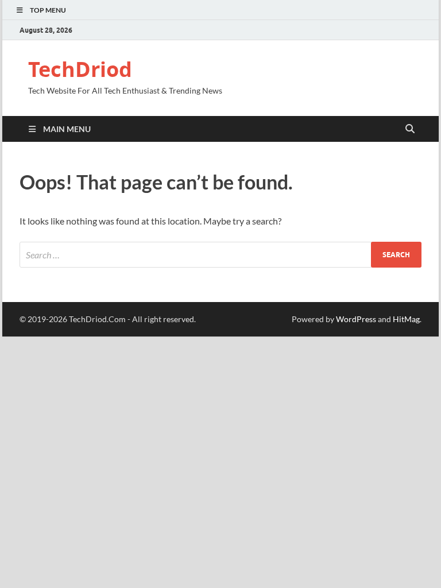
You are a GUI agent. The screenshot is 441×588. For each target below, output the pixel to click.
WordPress (356, 319)
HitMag (406, 319)
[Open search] (410, 129)
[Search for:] (220, 255)
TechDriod (80, 69)
